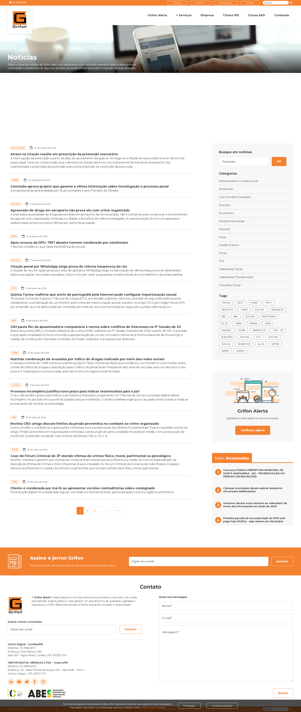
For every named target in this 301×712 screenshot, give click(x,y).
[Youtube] (19, 681)
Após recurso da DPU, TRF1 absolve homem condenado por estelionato (69, 243)
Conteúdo (281, 15)
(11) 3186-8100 (19, 2)
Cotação (177, 2)
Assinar (282, 561)
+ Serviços (184, 15)
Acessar (250, 2)
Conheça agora (253, 430)
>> (117, 510)
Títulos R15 (231, 15)
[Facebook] (34, 681)
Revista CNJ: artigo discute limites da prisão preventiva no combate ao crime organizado (84, 424)
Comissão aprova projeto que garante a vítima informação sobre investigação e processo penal (89, 186)
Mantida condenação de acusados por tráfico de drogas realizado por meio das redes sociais (87, 359)
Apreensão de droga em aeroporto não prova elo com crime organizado (70, 210)
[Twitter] (26, 681)
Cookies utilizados (222, 705)
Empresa (207, 15)
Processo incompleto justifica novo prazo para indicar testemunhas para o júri (75, 391)
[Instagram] (43, 681)
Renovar (200, 2)
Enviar (283, 693)
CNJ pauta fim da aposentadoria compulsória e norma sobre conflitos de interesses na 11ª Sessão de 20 (95, 327)
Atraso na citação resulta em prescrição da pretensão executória (64, 154)
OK (279, 161)
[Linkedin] (11, 681)
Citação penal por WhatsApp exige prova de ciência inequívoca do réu (68, 266)
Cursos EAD (256, 15)
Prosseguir (189, 705)
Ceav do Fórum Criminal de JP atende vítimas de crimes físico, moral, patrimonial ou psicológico (90, 456)
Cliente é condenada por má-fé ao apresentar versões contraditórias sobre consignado (82, 488)
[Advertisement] (150, 99)
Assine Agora (225, 2)
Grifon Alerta (157, 15)
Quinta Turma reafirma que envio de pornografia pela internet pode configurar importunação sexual (93, 295)
